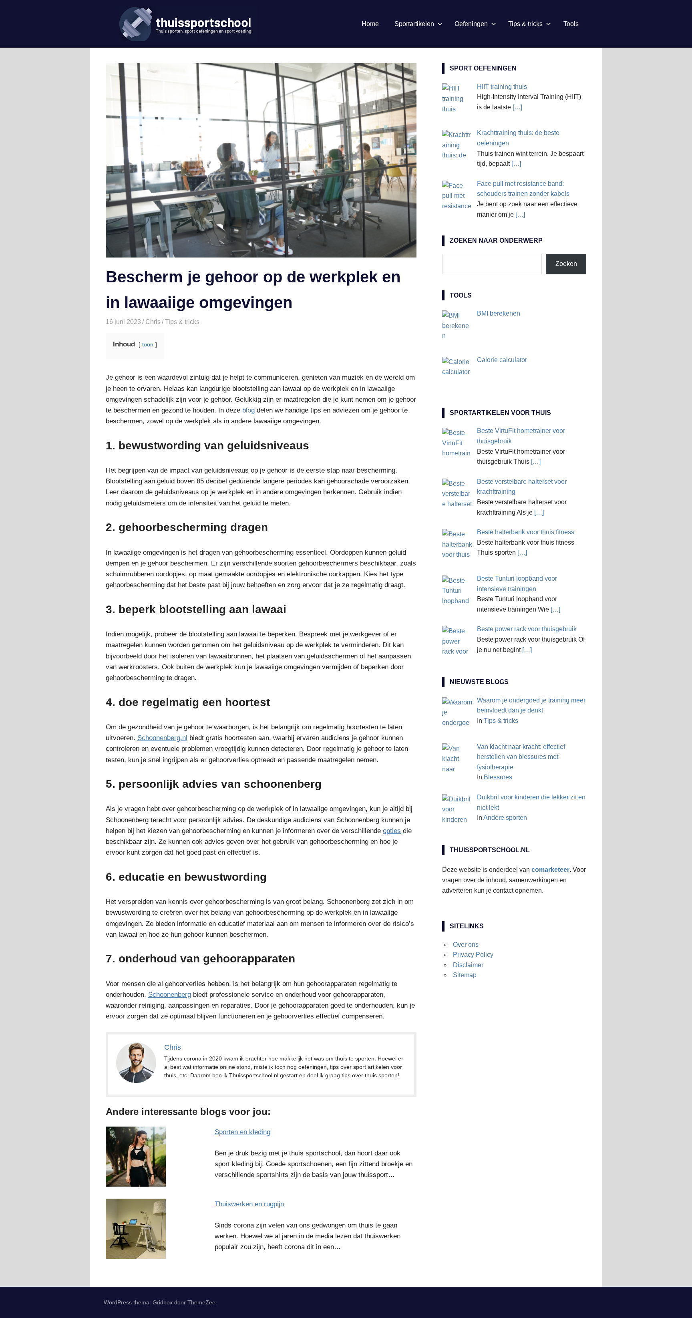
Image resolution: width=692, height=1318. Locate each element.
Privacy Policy (473, 954)
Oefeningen (471, 23)
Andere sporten (505, 817)
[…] (517, 107)
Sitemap (465, 975)
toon (147, 345)
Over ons (466, 944)
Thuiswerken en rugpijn (249, 1204)
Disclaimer (468, 965)
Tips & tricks (525, 23)
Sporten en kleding (242, 1132)
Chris (153, 321)
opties (392, 831)
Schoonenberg (169, 994)
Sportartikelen (414, 23)
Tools (571, 23)
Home (370, 23)
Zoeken (566, 263)
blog (248, 410)
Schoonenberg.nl (162, 738)
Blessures (498, 777)
